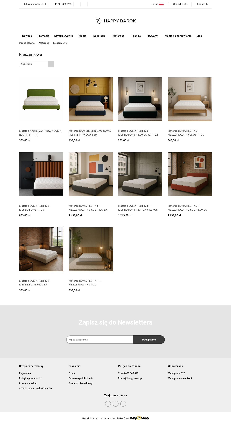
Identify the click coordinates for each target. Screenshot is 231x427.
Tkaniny (136, 35)
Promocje (43, 35)
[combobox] (36, 64)
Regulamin (25, 373)
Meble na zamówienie (178, 35)
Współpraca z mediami (180, 378)
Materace (119, 35)
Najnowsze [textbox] (26, 64)
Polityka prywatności (30, 378)
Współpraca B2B (176, 373)
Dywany (153, 35)
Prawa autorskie (28, 383)
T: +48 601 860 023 (128, 373)
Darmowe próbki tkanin (81, 378)
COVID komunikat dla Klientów (35, 388)
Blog (199, 35)
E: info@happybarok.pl (130, 378)
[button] (201, 4)
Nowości (27, 35)
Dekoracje (99, 35)
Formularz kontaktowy (81, 383)
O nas (72, 373)
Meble (83, 35)
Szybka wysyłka (64, 35)
